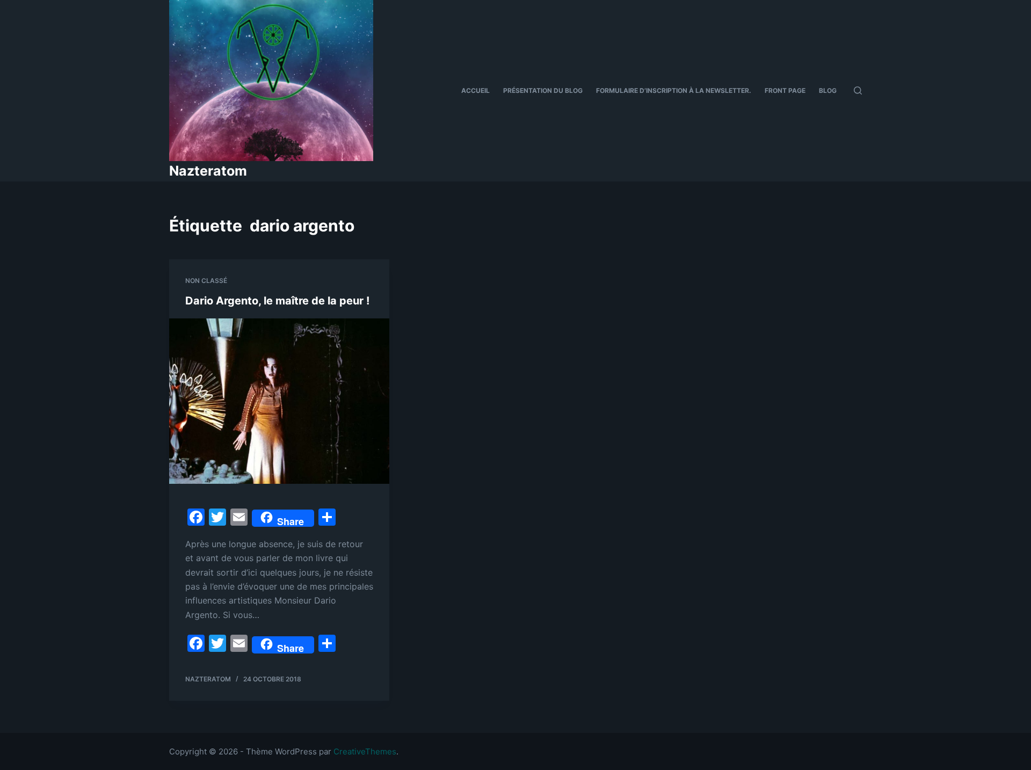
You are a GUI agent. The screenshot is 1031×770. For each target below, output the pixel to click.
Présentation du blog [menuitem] (543, 90)
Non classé (206, 281)
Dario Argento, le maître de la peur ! (277, 300)
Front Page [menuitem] (785, 90)
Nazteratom (208, 171)
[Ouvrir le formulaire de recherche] (858, 90)
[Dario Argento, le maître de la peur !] (279, 401)
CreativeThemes (364, 751)
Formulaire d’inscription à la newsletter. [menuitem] (673, 90)
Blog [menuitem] (828, 90)
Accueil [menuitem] (475, 90)
